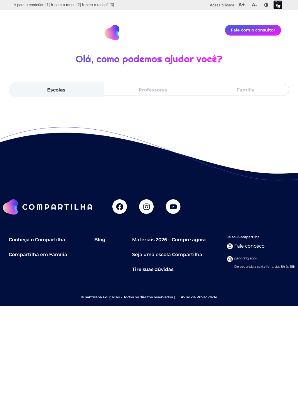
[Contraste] (266, 5)
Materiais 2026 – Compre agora (169, 239)
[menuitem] (32, 5)
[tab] (56, 90)
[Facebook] (119, 206)
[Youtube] (173, 206)
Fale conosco (249, 246)
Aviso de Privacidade (199, 297)
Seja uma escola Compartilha (167, 254)
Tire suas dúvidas (152, 269)
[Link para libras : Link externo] (278, 5)
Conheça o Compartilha (37, 239)
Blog (99, 239)
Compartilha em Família (38, 254)
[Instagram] (146, 206)
